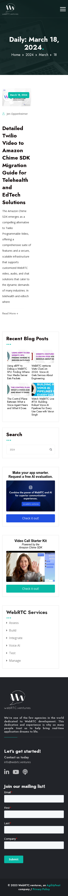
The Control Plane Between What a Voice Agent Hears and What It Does (17, 403)
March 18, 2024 (18, 95)
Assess (14, 623)
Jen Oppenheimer (17, 114)
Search (14, 435)
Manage (15, 661)
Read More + (10, 313)
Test (12, 653)
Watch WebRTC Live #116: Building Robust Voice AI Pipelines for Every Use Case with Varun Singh (43, 406)
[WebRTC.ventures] (10, 8)
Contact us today (16, 757)
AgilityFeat (53, 885)
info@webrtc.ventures (17, 762)
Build (12, 630)
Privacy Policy (41, 889)
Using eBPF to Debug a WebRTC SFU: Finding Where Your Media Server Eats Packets (18, 372)
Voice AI (14, 645)
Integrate (15, 638)
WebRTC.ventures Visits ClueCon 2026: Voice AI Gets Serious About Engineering (42, 372)
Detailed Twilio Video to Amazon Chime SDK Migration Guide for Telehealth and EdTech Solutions (16, 165)
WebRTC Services (26, 612)
